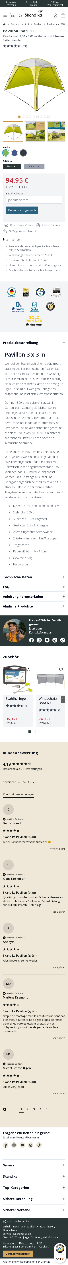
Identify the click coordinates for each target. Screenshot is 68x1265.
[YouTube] (47, 640)
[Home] (4, 24)
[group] (34, 764)
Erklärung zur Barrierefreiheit (19, 1246)
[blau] (14, 153)
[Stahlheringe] (18, 696)
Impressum (9, 1243)
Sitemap (45, 1261)
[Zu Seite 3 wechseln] (38, 731)
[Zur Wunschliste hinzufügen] (28, 669)
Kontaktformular (40, 632)
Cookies (44, 1246)
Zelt (27, 24)
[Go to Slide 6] (37, 117)
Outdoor (15, 24)
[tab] (18, 795)
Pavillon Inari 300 (56, 24)
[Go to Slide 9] (48, 117)
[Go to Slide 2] (23, 117)
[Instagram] (39, 640)
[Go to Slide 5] (34, 117)
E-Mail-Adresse (14, 193)
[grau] (23, 153)
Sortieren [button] (10, 782)
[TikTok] (62, 640)
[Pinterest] (54, 640)
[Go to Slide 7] (41, 117)
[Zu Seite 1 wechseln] (29, 731)
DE (13, 15)
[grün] (6, 153)
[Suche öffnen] (20, 16)
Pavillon (38, 24)
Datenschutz (26, 1243)
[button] (63, 16)
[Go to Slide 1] (19, 117)
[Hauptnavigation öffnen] (5, 16)
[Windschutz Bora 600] (51, 696)
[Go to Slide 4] (30, 117)
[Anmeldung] (55, 16)
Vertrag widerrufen (18, 1253)
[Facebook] (31, 640)
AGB (39, 1243)
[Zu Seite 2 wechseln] (34, 731)
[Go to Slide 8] (45, 117)
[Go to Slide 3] (27, 117)
